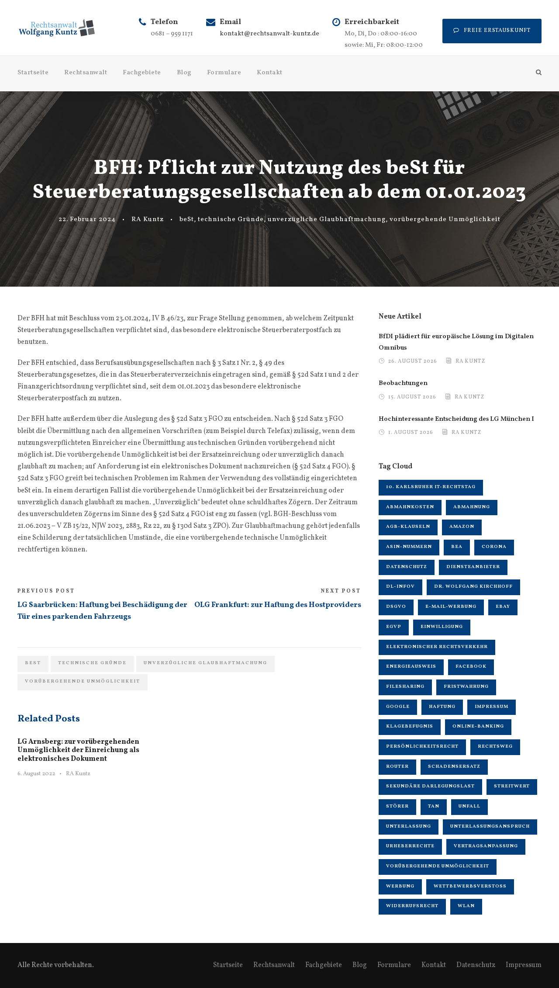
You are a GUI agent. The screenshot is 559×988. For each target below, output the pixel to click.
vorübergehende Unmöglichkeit (445, 219)
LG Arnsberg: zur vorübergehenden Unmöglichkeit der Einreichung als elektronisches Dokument (78, 750)
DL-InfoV (400, 586)
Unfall (469, 806)
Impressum (491, 707)
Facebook (471, 666)
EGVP (393, 627)
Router (397, 766)
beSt (186, 219)
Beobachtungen (403, 383)
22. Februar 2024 (87, 219)
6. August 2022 (36, 774)
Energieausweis (411, 666)
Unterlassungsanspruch (490, 826)
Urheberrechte (410, 846)
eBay (503, 606)
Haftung (442, 707)
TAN (433, 806)
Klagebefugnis (409, 726)
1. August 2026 (410, 433)
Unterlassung (408, 826)
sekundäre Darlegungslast (430, 786)
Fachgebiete (142, 72)
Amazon (461, 526)
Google (398, 707)
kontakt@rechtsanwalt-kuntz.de (269, 33)
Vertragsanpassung (486, 846)
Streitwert (512, 786)
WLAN (466, 906)
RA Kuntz (147, 219)
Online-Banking (478, 726)
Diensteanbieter (473, 567)
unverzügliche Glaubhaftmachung (327, 219)
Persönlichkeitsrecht (422, 746)
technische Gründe (231, 219)
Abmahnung (471, 507)
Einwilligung (442, 627)
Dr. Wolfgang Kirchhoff (473, 586)
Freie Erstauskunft (497, 31)
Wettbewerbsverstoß (470, 886)
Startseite (32, 72)
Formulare (224, 72)
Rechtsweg (495, 746)
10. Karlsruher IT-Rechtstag (431, 487)
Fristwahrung (466, 686)
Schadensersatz (454, 766)
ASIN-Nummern (409, 547)
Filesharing (405, 686)
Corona (494, 547)
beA (456, 547)
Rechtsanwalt (85, 72)
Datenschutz (406, 567)
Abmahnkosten (410, 507)
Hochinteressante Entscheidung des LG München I (456, 419)
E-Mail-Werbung (450, 606)
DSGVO (396, 606)
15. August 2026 (412, 397)
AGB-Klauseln (408, 526)
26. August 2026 (412, 361)
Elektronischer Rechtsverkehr (437, 647)
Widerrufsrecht (412, 906)
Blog (184, 72)
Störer (397, 806)
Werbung (400, 886)
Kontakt (270, 72)
